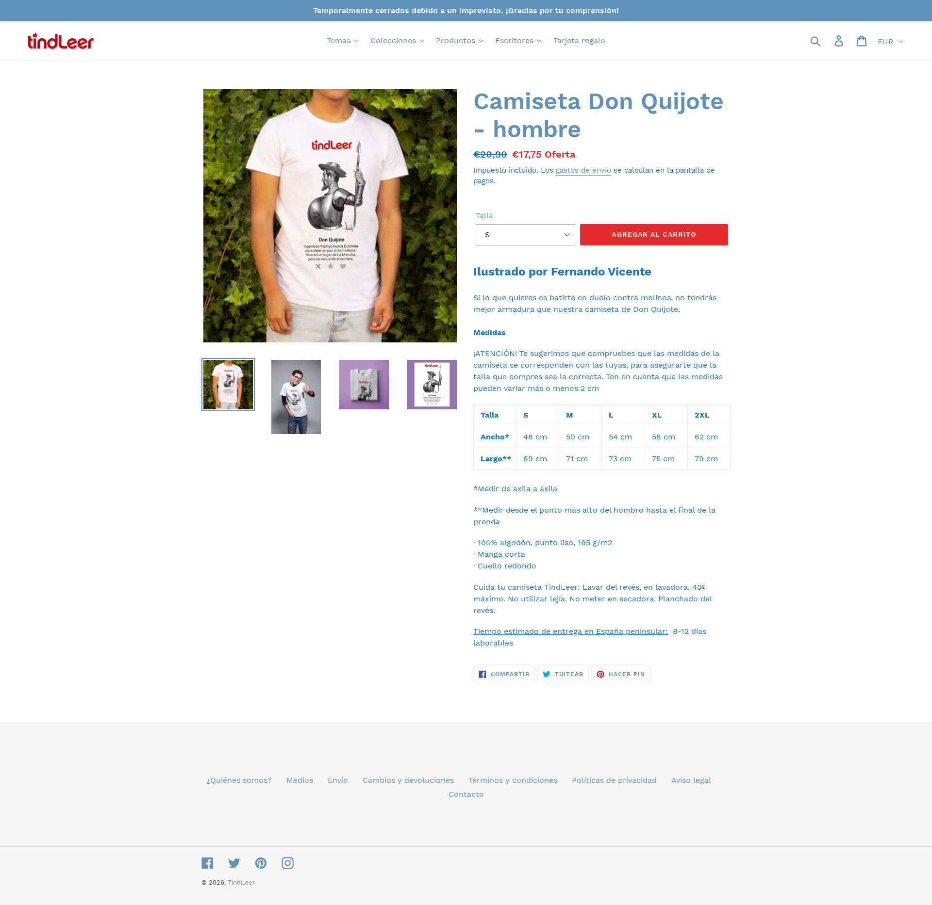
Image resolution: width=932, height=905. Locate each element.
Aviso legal (691, 780)
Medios (299, 780)
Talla (484, 215)
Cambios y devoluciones (408, 780)
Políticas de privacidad (614, 780)
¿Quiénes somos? (239, 780)
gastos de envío (583, 170)
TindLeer (241, 882)
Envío (338, 780)
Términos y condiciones (512, 780)
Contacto (466, 794)
